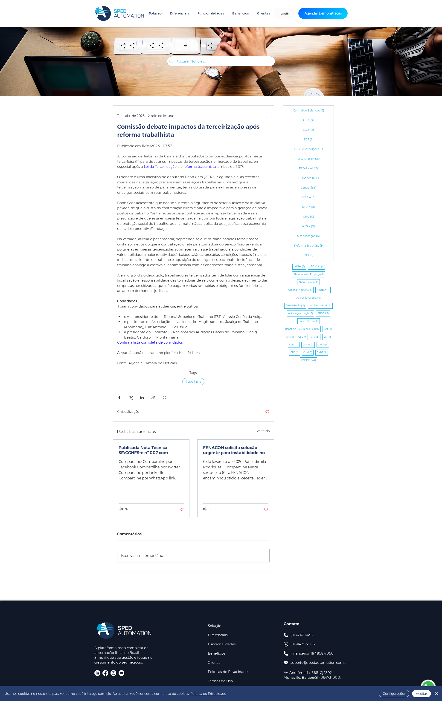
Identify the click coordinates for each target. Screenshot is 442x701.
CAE (328, 329)
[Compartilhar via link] (153, 397)
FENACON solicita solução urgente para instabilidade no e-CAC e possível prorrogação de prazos (234, 450)
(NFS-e (300, 266)
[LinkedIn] (97, 673)
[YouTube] (121, 673)
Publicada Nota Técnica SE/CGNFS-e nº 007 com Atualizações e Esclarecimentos (143, 450)
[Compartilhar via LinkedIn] (142, 397)
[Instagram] (113, 673)
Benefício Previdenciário (303, 329)
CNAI (294, 344)
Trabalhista (193, 381)
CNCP (323, 344)
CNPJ (322, 352)
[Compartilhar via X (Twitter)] (130, 397)
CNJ (295, 352)
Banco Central (309, 321)
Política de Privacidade (208, 694)
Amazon (324, 289)
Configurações (394, 694)
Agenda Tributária (301, 289)
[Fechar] (436, 693)
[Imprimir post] (164, 397)
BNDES (323, 313)
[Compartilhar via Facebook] (119, 397)
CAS (290, 336)
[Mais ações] (267, 116)
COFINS (309, 360)
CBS (303, 336)
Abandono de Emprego (309, 274)
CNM (308, 352)
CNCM (309, 344)
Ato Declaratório (321, 305)
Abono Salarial (309, 282)
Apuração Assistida (309, 297)
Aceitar (421, 694)
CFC (315, 336)
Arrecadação (296, 305)
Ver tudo (263, 431)
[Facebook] (105, 673)
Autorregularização (301, 313)
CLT (328, 336)
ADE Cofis (317, 266)
